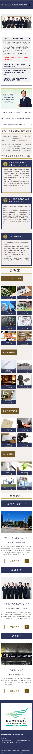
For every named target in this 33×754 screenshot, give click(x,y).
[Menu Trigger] (29, 5)
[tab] (16, 38)
